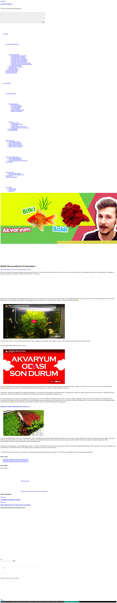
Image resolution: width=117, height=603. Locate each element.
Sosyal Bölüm (9, 187)
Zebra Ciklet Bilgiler (15, 108)
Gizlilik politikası (75, 601)
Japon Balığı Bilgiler (13, 129)
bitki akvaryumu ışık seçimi (34, 491)
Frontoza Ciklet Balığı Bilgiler (17, 110)
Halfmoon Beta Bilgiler (16, 65)
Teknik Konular (9, 175)
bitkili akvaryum (44, 491)
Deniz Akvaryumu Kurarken (15, 173)
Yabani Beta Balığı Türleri (11, 71)
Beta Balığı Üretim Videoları (12, 70)
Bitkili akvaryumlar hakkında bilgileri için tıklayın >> (15, 406)
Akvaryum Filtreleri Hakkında (15, 158)
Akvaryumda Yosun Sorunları (15, 143)
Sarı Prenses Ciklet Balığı (16, 106)
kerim (25, 269)
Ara (1, 559)
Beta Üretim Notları (13, 68)
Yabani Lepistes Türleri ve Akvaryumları (20, 127)
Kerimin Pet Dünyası (6, 4)
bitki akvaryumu (24, 491)
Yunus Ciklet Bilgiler (15, 107)
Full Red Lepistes (15, 122)
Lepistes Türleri (14, 125)
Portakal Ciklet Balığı (16, 105)
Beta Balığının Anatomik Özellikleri (19, 60)
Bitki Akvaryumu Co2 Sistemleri (16, 145)
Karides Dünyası (9, 161)
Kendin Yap (11, 191)
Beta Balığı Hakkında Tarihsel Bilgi (19, 55)
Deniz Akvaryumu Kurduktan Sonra (16, 174)
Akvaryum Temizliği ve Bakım (12, 157)
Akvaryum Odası (12, 188)
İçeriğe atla (3, 1)
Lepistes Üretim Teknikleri (17, 124)
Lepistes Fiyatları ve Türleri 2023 (18, 126)
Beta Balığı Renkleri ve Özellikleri (18, 58)
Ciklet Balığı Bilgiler (13, 104)
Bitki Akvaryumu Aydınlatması (15, 146)
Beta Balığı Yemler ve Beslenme (15, 66)
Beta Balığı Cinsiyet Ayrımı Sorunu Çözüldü (20, 63)
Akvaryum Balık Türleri (11, 93)
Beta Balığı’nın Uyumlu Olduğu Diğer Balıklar (21, 64)
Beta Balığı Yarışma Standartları (18, 57)
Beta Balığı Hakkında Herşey (12, 44)
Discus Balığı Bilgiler (13, 130)
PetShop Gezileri (12, 189)
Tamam (66, 601)
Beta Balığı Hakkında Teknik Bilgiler (19, 61)
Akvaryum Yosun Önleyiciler (15, 144)
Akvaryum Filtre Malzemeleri (15, 159)
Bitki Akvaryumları (10, 140)
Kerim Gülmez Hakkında (11, 72)
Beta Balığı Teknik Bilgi (14, 54)
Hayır (70, 601)
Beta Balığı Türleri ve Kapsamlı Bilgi (19, 59)
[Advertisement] (33, 254)
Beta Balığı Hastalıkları (14, 69)
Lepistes (10, 121)
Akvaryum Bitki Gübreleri (14, 141)
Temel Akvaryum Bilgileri (11, 177)
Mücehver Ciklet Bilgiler (16, 111)
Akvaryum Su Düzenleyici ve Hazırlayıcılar (18, 160)
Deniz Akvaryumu (10, 172)
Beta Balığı (5, 33)
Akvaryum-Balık (6, 83)
